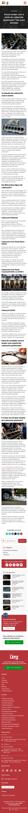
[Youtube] (21, 564)
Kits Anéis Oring (6, 709)
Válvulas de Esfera (7, 728)
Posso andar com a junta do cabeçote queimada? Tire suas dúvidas (18, 582)
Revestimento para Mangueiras (10, 724)
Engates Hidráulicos (7, 705)
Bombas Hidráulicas (7, 698)
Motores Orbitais (6, 722)
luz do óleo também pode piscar (12, 467)
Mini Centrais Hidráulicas (9, 720)
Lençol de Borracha (7, 713)
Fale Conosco (5, 689)
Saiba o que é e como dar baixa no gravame (17, 601)
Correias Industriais (7, 703)
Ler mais (14, 577)
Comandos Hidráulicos (8, 701)
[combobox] (9, 541)
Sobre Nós (5, 682)
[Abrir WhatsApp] (24, 809)
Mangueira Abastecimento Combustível (13, 715)
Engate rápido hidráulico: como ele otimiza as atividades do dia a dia (17, 595)
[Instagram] (6, 564)
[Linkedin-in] (17, 564)
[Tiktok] (14, 564)
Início (3, 678)
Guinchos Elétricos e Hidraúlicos (11, 707)
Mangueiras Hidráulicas (8, 718)
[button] (7, 534)
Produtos (4, 680)
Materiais (4, 686)
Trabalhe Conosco (7, 691)
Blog (3, 684)
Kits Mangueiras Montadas (9, 711)
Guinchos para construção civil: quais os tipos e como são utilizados (18, 588)
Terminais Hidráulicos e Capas (10, 726)
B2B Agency (15, 809)
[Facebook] (10, 564)
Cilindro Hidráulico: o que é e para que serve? (18, 607)
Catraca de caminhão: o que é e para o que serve (18, 576)
